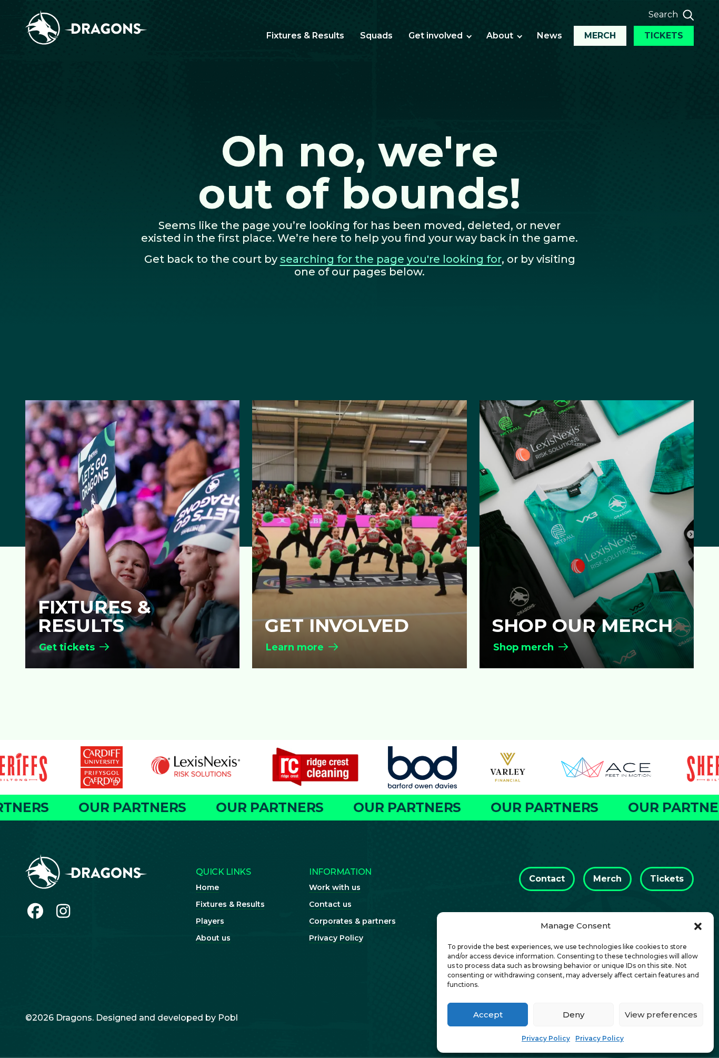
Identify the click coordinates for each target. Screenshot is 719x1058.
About (499, 36)
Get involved (435, 36)
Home (207, 887)
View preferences (661, 1015)
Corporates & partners (352, 921)
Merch (600, 36)
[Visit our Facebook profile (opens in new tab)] (35, 911)
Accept (488, 1015)
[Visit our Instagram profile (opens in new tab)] (64, 911)
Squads (376, 36)
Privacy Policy (546, 1038)
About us (213, 938)
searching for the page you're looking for (391, 259)
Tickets (663, 36)
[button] (698, 926)
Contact (547, 879)
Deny (573, 1015)
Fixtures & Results (305, 36)
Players (210, 921)
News (549, 36)
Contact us (330, 904)
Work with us (335, 887)
